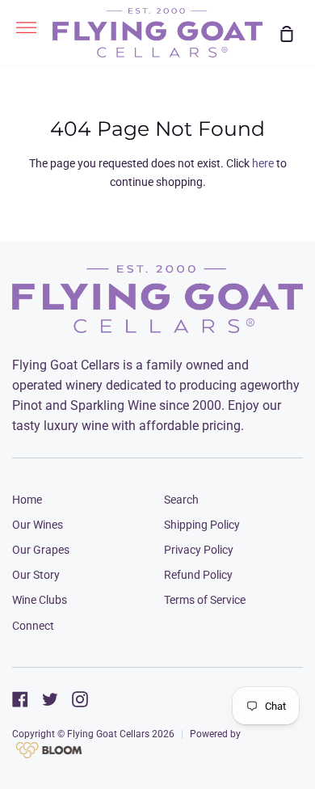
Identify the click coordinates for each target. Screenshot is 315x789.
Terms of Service (205, 599)
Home (27, 499)
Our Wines (37, 524)
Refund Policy (198, 574)
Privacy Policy (198, 549)
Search (181, 499)
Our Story (36, 574)
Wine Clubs (39, 599)
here (263, 163)
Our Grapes (40, 549)
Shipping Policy (202, 524)
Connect (33, 625)
